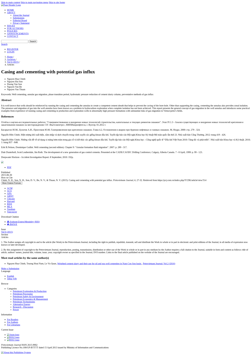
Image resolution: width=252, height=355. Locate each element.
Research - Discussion (23, 307)
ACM (9, 188)
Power (16, 309)
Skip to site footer (57, 2)
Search (33, 41)
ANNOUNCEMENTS (18, 33)
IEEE (9, 204)
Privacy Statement (21, 23)
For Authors (12, 322)
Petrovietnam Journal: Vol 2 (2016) (159, 263)
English (10, 276)
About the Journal (21, 15)
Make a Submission (10, 268)
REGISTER (12, 49)
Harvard (11, 201)
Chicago (11, 198)
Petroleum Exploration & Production (30, 291)
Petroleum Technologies (24, 301)
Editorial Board (20, 20)
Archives (11, 59)
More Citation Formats (11, 183)
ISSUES (11, 25)
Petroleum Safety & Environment (28, 296)
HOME (10, 10)
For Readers (12, 319)
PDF (9, 167)
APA (9, 193)
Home (10, 57)
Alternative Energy (21, 304)
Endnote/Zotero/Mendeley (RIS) (24, 221)
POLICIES (12, 31)
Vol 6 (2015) (13, 62)
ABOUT (11, 12)
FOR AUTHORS (15, 28)
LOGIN (10, 52)
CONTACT (12, 36)
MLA (9, 206)
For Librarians (13, 325)
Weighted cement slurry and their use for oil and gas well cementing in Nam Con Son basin (99, 263)
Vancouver (12, 212)
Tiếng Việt (12, 278)
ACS (9, 191)
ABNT (10, 196)
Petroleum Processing (23, 294)
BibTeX (13, 224)
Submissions (18, 18)
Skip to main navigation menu (34, 2)
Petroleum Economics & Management (30, 299)
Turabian (11, 209)
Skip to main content (10, 2)
